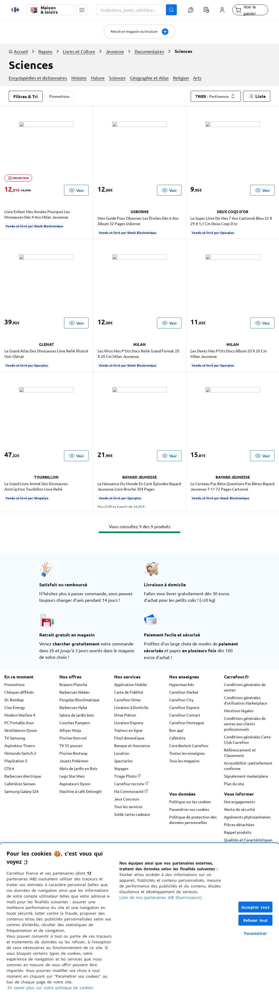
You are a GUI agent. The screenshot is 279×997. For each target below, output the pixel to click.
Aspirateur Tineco (19, 745)
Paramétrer (255, 933)
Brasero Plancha (73, 684)
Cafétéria (177, 737)
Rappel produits (237, 832)
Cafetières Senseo (19, 783)
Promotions (59, 96)
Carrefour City (181, 699)
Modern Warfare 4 (19, 714)
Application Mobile (130, 684)
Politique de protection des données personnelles (193, 819)
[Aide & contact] (191, 9)
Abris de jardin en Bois (78, 768)
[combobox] (136, 9)
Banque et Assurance (132, 745)
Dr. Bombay (14, 699)
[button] (82, 9)
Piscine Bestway (73, 753)
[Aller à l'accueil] (15, 9)
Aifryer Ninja (70, 730)
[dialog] (139, 920)
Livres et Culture (79, 51)
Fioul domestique (129, 737)
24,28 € (139, 506)
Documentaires (149, 51)
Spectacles (123, 760)
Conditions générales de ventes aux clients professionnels (245, 724)
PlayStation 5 (15, 760)
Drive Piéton (125, 714)
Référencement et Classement (240, 752)
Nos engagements (239, 801)
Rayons (45, 51)
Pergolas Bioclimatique (79, 699)
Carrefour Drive (127, 699)
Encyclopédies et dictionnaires (38, 77)
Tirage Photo (125, 776)
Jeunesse (115, 51)
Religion (181, 77)
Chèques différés (19, 692)
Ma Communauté (129, 791)
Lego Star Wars (72, 776)
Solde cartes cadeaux (132, 814)
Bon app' (176, 730)
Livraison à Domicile (131, 707)
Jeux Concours (126, 798)
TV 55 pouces (70, 745)
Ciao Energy (14, 707)
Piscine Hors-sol (73, 737)
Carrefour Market (184, 692)
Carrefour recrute (129, 783)
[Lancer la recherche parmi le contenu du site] (171, 10)
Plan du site (234, 783)
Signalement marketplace (246, 776)
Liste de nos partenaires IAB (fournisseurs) (160, 897)
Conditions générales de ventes (245, 687)
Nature (98, 77)
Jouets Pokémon (73, 760)
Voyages (121, 768)
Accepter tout (255, 907)
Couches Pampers (74, 722)
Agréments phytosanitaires (247, 816)
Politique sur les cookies (190, 801)
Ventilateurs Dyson (20, 730)
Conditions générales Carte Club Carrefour (247, 739)
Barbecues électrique (22, 776)
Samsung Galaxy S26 (21, 791)
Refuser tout (255, 920)
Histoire (79, 77)
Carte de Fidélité (128, 692)
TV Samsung (14, 737)
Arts (197, 77)
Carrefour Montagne (186, 722)
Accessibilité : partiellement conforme (248, 765)
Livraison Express (128, 722)
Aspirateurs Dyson (74, 783)
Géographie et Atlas (149, 77)
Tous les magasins (184, 760)
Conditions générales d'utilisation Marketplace (245, 700)
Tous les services (128, 806)
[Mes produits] (206, 9)
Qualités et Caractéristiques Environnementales (248, 842)
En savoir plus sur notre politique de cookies (50, 987)
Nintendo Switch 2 (20, 753)
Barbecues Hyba (73, 707)
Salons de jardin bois (76, 714)
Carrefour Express (184, 707)
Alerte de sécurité (239, 809)
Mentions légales (238, 710)
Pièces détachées (239, 824)
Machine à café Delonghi (80, 791)
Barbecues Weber (74, 692)
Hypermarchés (181, 684)
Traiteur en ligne (128, 730)
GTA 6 (9, 768)
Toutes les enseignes (187, 753)
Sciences (117, 77)
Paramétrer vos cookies (189, 809)
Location (121, 753)
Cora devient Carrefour (188, 745)
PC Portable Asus (19, 722)
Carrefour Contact (184, 714)
